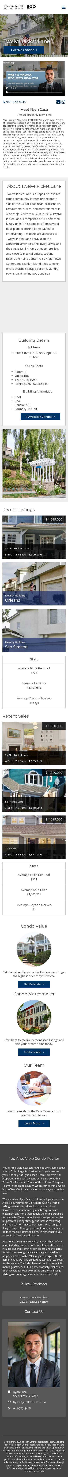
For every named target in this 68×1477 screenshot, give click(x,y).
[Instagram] (63, 101)
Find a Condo (32, 1052)
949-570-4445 (15, 102)
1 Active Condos (22, 50)
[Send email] (58, 101)
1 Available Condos (39, 417)
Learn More (33, 1123)
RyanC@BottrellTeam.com (29, 1402)
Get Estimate (32, 984)
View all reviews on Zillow (34, 1301)
